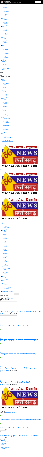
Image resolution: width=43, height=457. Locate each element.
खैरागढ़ (5, 40)
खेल (5, 48)
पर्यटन (5, 52)
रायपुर (3, 79)
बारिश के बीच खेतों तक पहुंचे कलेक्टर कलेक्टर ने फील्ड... (15, 326)
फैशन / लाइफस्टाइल (7, 65)
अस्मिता (3, 61)
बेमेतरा (5, 42)
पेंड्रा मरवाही (6, 11)
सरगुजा (3, 18)
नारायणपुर (6, 33)
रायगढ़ (5, 14)
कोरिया (5, 19)
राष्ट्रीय (3, 59)
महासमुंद (5, 7)
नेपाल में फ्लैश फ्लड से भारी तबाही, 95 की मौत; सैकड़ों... (15, 382)
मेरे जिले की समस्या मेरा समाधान (7, 69)
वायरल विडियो (6, 53)
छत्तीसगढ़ (5, 56)
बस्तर (3, 26)
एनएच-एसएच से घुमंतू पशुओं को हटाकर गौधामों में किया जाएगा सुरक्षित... (19, 340)
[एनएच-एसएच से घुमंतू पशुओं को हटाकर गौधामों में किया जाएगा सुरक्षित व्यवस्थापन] (8, 333)
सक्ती (5, 15)
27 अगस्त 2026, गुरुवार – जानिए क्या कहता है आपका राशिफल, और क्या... (21, 312)
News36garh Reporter (4, 313)
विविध (3, 45)
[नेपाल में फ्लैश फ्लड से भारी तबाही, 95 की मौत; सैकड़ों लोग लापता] (8, 375)
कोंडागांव (5, 29)
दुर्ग (2, 37)
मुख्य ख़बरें (5, 441)
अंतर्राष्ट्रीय (4, 60)
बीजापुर (5, 34)
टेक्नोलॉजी (6, 49)
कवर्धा (5, 38)
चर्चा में (1, 324)
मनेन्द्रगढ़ (6, 23)
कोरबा (5, 10)
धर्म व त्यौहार (6, 50)
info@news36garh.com (10, 412)
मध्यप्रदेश (6, 57)
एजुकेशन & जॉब (7, 46)
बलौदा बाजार (6, 6)
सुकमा (5, 35)
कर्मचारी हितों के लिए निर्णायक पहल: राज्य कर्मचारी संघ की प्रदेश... (18, 368)
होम (2, 78)
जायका (5, 64)
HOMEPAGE (10, 298)
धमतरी (5, 4)
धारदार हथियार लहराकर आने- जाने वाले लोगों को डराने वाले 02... (18, 354)
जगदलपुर (5, 30)
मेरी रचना (6, 63)
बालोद (5, 41)
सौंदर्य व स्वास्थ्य (7, 68)
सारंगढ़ (5, 17)
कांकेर (5, 27)
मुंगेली (5, 12)
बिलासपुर (3, 8)
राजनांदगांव (6, 44)
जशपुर (5, 21)
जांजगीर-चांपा (5, 447)
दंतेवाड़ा (5, 31)
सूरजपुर (5, 25)
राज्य (3, 54)
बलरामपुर (5, 22)
